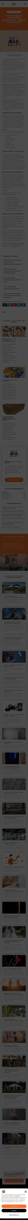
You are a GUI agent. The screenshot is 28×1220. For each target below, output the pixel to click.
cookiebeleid (9, 1201)
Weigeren (14, 1210)
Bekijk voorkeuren (14, 1214)
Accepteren (14, 1206)
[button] (25, 1192)
